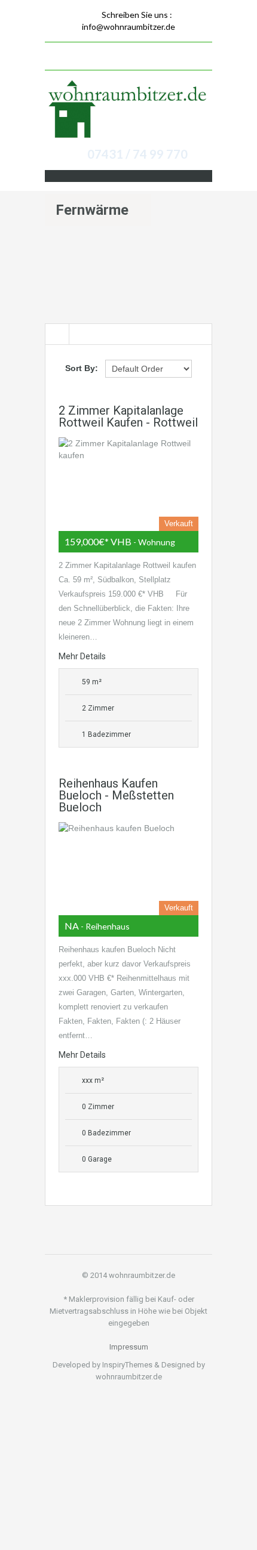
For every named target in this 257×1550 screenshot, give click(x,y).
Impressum (128, 1346)
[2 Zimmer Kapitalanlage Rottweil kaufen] (128, 483)
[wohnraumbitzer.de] (128, 110)
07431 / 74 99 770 (137, 154)
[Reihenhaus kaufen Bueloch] (128, 868)
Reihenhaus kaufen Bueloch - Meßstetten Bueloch (116, 795)
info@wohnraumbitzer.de (128, 26)
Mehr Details (82, 656)
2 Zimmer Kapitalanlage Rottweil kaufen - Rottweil (128, 416)
